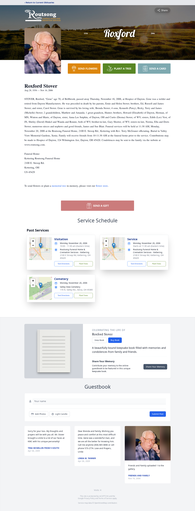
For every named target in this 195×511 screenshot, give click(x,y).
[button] (40, 246)
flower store (102, 185)
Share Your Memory (155, 366)
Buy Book (115, 340)
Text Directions (64, 263)
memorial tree (59, 185)
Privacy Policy (89, 498)
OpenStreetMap (100, 503)
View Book (99, 340)
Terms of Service (105, 498)
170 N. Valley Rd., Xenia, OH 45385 (76, 289)
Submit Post (157, 414)
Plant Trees (83, 263)
